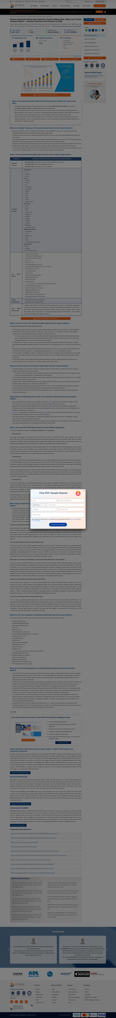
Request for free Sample (58, 524)
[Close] (84, 491)
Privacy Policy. (73, 519)
